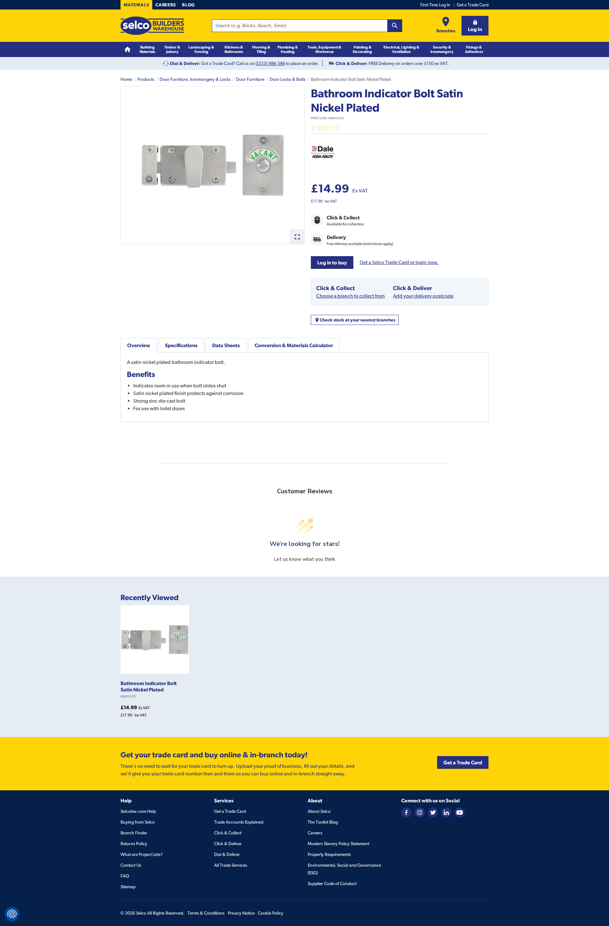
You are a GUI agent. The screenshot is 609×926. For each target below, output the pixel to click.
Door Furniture (250, 79)
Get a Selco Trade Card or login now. (399, 262)
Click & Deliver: (352, 63)
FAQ (125, 875)
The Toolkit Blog (323, 822)
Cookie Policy (270, 913)
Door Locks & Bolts (287, 79)
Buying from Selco (138, 822)
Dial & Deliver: (185, 63)
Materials (136, 4)
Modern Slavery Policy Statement (338, 843)
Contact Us (131, 865)
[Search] (395, 25)
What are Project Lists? (142, 854)
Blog (188, 4)
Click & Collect (227, 832)
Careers (165, 4)
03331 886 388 (270, 63)
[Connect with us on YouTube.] (460, 812)
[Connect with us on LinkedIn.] (446, 812)
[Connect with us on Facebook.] (406, 812)
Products (145, 79)
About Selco (319, 811)
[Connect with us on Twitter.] (433, 812)
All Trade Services (230, 865)
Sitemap (128, 886)
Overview (138, 345)
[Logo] (152, 25)
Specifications (181, 345)
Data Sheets (226, 345)
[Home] (127, 49)
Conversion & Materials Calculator (294, 345)
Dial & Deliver (227, 854)
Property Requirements (329, 854)
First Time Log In (435, 4)
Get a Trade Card (472, 4)
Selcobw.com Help (138, 811)
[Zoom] (297, 237)
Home (126, 79)
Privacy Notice (241, 913)
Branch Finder (134, 832)
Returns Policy (134, 843)
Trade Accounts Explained (238, 822)
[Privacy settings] (12, 914)
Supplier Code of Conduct (332, 883)
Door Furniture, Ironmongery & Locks (195, 79)
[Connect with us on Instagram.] (420, 812)
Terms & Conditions (206, 913)
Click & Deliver (228, 843)
